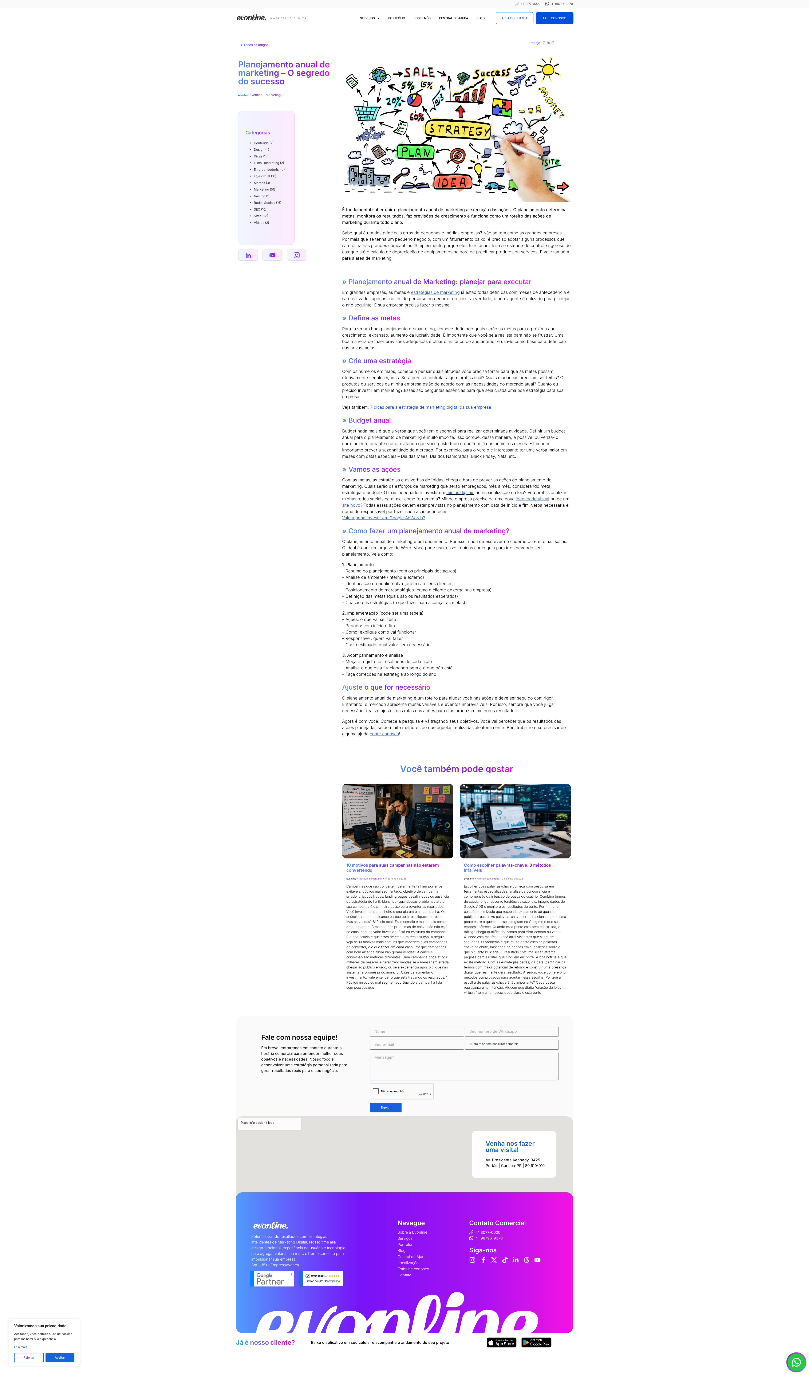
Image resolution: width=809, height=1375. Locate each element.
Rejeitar (29, 1357)
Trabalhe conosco (413, 1269)
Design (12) (262, 150)
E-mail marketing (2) (269, 163)
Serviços (367, 18)
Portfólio (396, 18)
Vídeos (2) (261, 223)
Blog (481, 18)
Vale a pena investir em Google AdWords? (383, 517)
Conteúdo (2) (263, 143)
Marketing (273, 95)
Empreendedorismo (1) (271, 170)
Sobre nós (422, 18)
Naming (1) (261, 196)
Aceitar (60, 1357)
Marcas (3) (262, 183)
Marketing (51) (264, 189)
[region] (44, 1343)
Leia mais (20, 1347)
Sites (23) (261, 216)
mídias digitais (460, 492)
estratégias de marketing (435, 292)
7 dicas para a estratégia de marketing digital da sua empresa (430, 407)
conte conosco (384, 733)
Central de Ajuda (453, 18)
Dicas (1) (260, 156)
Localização (408, 1263)
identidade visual (532, 498)
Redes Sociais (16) (267, 203)
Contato (404, 1275)
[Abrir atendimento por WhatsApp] (796, 1362)
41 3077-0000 (531, 3)
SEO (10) (260, 209)
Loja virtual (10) (265, 176)
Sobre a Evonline (412, 1232)
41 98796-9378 (562, 3)
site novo (351, 505)
